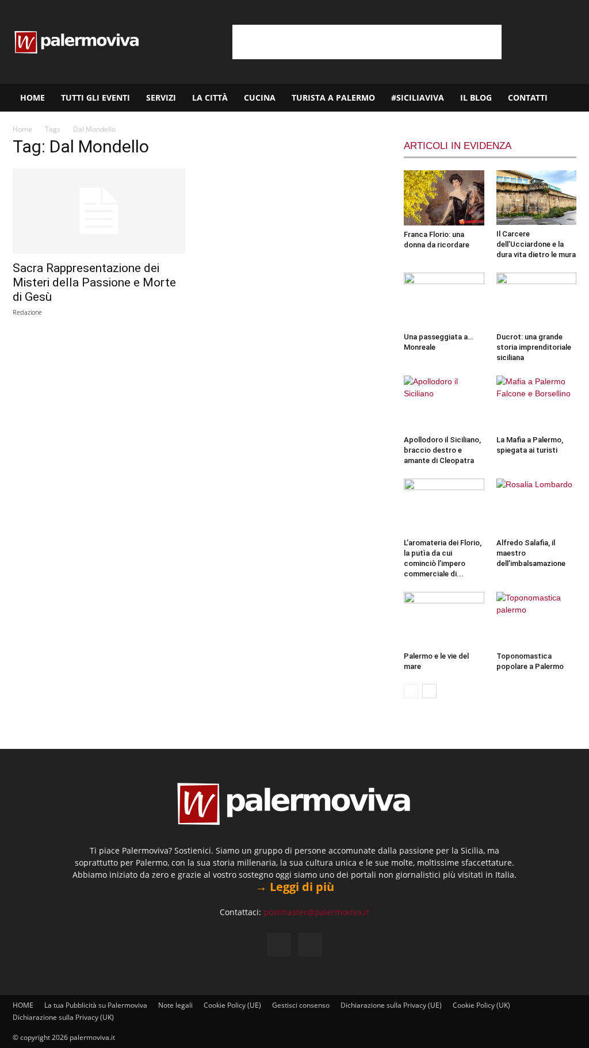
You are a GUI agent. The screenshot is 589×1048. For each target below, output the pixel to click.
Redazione (27, 312)
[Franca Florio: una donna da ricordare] (444, 197)
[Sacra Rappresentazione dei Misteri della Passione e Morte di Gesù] (99, 211)
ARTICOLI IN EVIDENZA (457, 145)
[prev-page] (411, 691)
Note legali (175, 1005)
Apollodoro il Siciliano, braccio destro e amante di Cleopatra (442, 450)
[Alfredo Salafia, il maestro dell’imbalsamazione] (536, 506)
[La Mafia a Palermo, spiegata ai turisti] (536, 403)
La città (210, 97)
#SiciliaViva (417, 97)
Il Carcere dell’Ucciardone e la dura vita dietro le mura (536, 244)
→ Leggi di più (294, 886)
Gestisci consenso (301, 1005)
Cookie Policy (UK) (481, 1005)
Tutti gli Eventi (95, 97)
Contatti (528, 97)
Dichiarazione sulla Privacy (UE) (391, 1005)
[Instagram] (310, 944)
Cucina (260, 97)
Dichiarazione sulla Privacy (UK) (63, 1017)
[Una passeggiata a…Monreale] (444, 300)
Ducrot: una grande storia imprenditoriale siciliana (533, 347)
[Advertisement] (367, 42)
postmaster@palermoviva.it (316, 912)
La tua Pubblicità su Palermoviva (95, 1005)
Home (22, 129)
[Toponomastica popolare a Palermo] (536, 619)
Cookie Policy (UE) (232, 1005)
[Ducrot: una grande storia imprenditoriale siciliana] (536, 300)
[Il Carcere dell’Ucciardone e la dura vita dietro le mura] (536, 197)
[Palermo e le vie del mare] (444, 619)
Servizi (161, 97)
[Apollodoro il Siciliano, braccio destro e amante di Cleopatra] (444, 403)
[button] (575, 98)
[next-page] (429, 691)
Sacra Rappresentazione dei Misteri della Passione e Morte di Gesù (94, 282)
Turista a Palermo (333, 97)
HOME (32, 97)
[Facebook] (278, 944)
